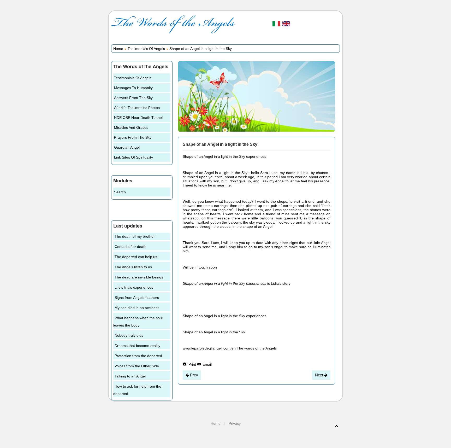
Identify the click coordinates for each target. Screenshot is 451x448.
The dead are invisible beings (139, 277)
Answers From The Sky (133, 98)
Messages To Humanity (133, 88)
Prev (193, 375)
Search (120, 192)
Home (118, 48)
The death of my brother (135, 236)
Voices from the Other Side (137, 366)
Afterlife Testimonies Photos (137, 108)
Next (319, 375)
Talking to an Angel (130, 376)
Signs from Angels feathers (137, 297)
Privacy (235, 423)
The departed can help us (136, 257)
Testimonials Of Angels (146, 48)
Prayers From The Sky (132, 137)
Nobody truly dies (129, 335)
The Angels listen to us (133, 267)
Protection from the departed (138, 356)
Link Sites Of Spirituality (133, 157)
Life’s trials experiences (134, 287)
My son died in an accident (137, 308)
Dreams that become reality (137, 346)
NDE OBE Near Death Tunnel (138, 117)
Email (206, 364)
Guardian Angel (127, 147)
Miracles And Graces (131, 127)
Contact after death (130, 247)
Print (192, 364)
